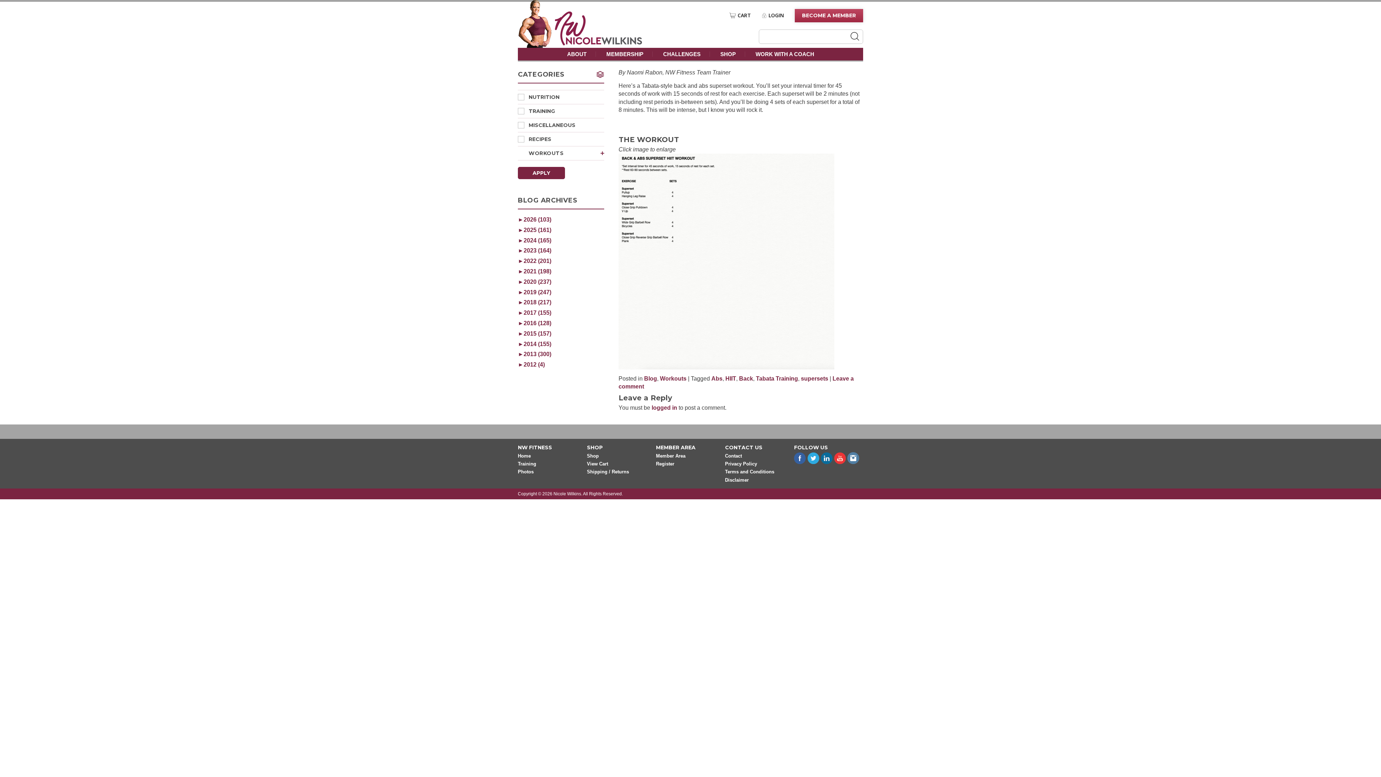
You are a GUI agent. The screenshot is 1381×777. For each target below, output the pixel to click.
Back (746, 379)
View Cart (597, 464)
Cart (744, 15)
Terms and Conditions (749, 471)
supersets (814, 379)
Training (542, 111)
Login (776, 15)
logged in (664, 408)
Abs (717, 379)
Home (524, 456)
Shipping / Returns (608, 471)
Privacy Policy (741, 464)
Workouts (546, 153)
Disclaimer (737, 480)
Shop (728, 54)
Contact (733, 456)
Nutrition (544, 97)
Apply (541, 173)
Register (665, 464)
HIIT (730, 379)
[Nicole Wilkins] (599, 43)
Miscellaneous (552, 125)
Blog (650, 379)
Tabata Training (777, 379)
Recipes (540, 139)
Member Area (670, 456)
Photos (526, 471)
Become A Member (829, 15)
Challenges (682, 54)
